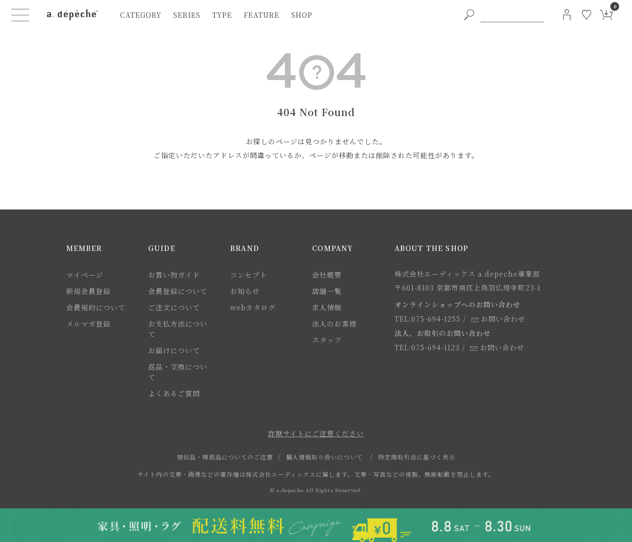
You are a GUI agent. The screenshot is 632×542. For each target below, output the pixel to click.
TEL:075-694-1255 (428, 319)
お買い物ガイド (174, 275)
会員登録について (177, 291)
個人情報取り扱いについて (324, 457)
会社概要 (327, 275)
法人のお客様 (334, 324)
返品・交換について (177, 372)
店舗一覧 (327, 291)
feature (261, 15)
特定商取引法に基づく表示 (416, 457)
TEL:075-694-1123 (427, 347)
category (140, 15)
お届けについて (174, 350)
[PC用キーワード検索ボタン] (469, 14)
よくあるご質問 (174, 393)
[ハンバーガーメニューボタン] (20, 15)
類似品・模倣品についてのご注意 (225, 457)
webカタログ (253, 307)
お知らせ (245, 291)
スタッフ (327, 340)
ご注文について (174, 307)
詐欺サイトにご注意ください (316, 433)
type (222, 15)
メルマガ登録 (88, 324)
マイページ (84, 275)
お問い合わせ (503, 319)
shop (302, 15)
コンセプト (248, 275)
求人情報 (327, 307)
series (186, 15)
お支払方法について (177, 329)
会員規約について (95, 307)
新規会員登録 (88, 291)
